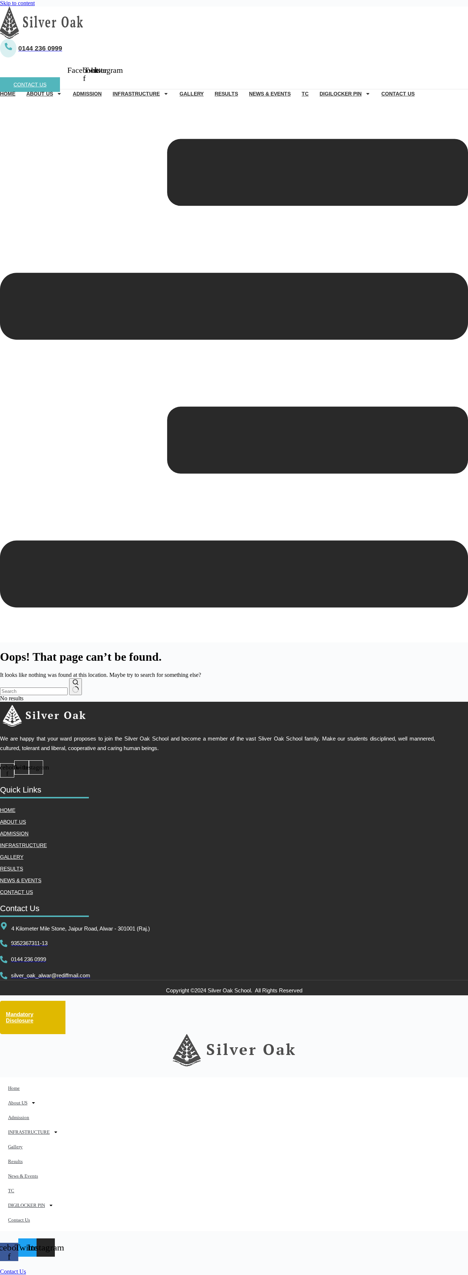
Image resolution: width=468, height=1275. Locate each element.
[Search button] (75, 686)
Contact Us (398, 94)
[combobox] (34, 691)
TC (305, 94)
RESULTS (11, 869)
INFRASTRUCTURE (136, 94)
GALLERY (11, 857)
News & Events (270, 94)
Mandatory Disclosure (19, 1017)
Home (7, 94)
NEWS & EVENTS (20, 880)
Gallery (192, 94)
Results (226, 94)
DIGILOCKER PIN (341, 94)
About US (39, 94)
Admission (87, 94)
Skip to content (17, 3)
